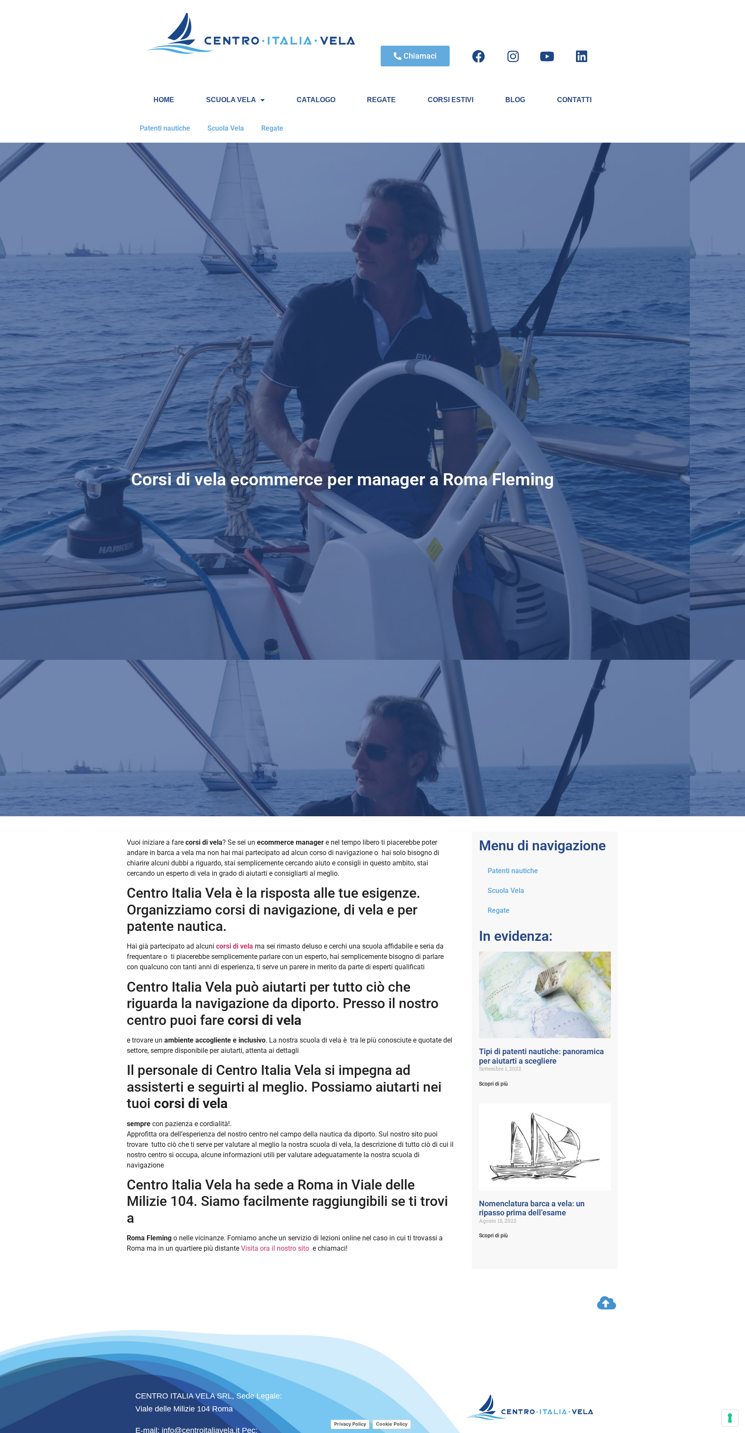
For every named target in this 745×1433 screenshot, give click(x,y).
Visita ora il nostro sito (275, 1248)
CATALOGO (316, 99)
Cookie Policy (391, 1424)
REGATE (381, 99)
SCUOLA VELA (231, 99)
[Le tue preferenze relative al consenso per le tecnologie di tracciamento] (730, 1418)
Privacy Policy (350, 1424)
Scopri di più (493, 1084)
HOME (163, 99)
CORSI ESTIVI (450, 99)
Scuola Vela (225, 128)
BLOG (515, 99)
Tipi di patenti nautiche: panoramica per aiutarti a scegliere (541, 1056)
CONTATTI (574, 99)
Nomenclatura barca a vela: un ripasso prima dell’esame (532, 1208)
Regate (272, 128)
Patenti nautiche (165, 128)
